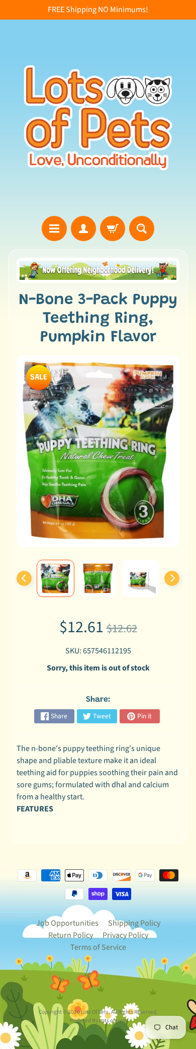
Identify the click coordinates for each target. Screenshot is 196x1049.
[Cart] (112, 228)
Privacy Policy (125, 935)
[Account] (83, 228)
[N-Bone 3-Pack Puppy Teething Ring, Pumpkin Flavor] (55, 578)
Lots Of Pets (95, 1012)
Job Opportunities (67, 923)
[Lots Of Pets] (98, 118)
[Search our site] (141, 228)
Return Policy (70, 935)
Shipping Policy (134, 923)
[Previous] (24, 578)
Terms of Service (98, 947)
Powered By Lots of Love (98, 1020)
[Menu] (54, 228)
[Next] (171, 578)
